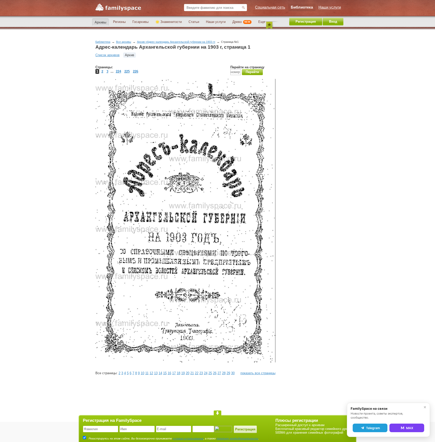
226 (135, 71)
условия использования (188, 438)
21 (192, 373)
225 (127, 71)
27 (219, 373)
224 (118, 71)
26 (214, 373)
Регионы (119, 22)
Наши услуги (216, 22)
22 (196, 373)
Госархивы (140, 22)
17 (174, 373)
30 (233, 373)
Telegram (373, 428)
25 (210, 373)
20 (187, 373)
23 (201, 373)
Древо (241, 22)
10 (142, 373)
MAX (409, 428)
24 (205, 373)
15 (165, 373)
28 (224, 373)
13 (156, 373)
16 (169, 373)
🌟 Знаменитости (168, 22)
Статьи (194, 22)
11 (147, 373)
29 (228, 373)
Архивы (100, 22)
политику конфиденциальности (237, 438)
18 (178, 373)
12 (151, 373)
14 (160, 373)
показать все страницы (257, 373)
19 (183, 373)
